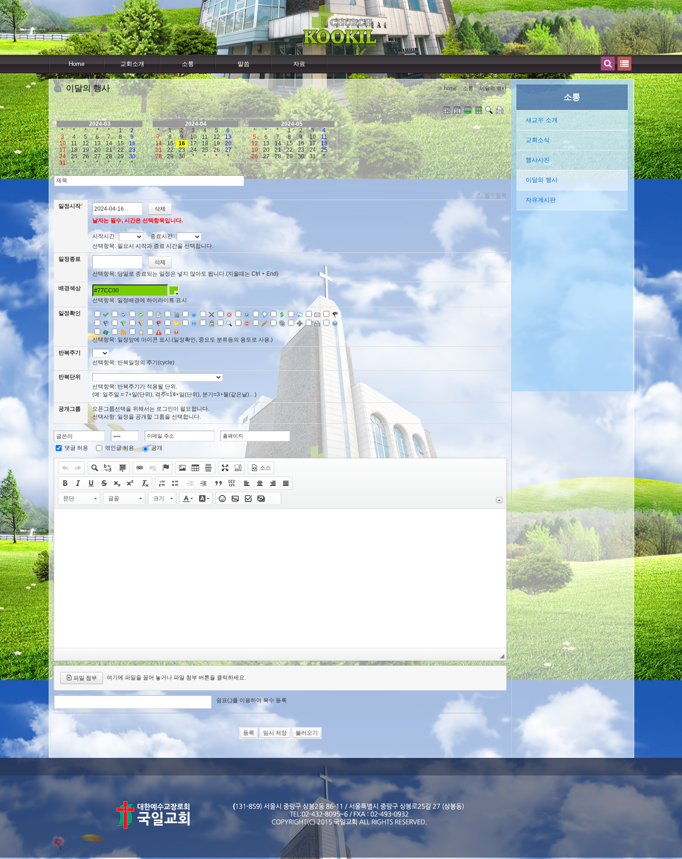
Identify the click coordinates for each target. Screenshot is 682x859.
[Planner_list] (458, 111)
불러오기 (307, 733)
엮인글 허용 (119, 448)
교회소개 (132, 63)
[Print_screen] (500, 111)
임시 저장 (275, 733)
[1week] (479, 111)
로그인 (87, 27)
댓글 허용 (76, 448)
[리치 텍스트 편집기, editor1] (280, 578)
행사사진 (538, 159)
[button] (64, 468)
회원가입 (121, 27)
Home (76, 63)
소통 (188, 63)
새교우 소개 (542, 119)
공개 (156, 448)
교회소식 (538, 139)
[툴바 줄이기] (499, 500)
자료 (299, 63)
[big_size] (490, 111)
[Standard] (447, 111)
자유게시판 (541, 199)
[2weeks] (468, 111)
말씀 (244, 63)
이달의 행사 (542, 179)
